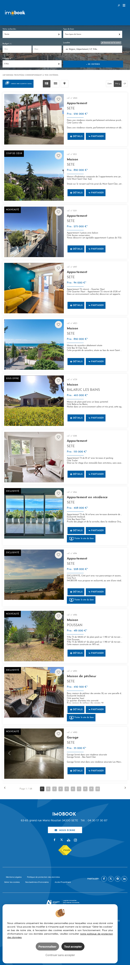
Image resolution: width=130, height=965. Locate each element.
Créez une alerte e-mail (21, 83)
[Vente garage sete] (34, 753)
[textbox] (93, 49)
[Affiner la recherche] (119, 5)
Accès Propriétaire (63, 882)
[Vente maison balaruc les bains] (34, 400)
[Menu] (124, 6)
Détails (78, 136)
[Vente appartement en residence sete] (34, 513)
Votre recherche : (10, 29)
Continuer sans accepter (60, 955)
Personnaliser (47, 946)
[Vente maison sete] (34, 344)
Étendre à (7, 59)
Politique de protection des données (43, 877)
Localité (66, 43)
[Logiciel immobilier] (53, 902)
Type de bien (68, 29)
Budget (6, 44)
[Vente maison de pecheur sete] (34, 692)
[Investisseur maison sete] (34, 175)
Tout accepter (73, 946)
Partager (97, 136)
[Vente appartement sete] (34, 119)
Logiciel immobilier (70, 900)
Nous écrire (67, 829)
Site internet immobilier (71, 903)
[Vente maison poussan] (34, 636)
